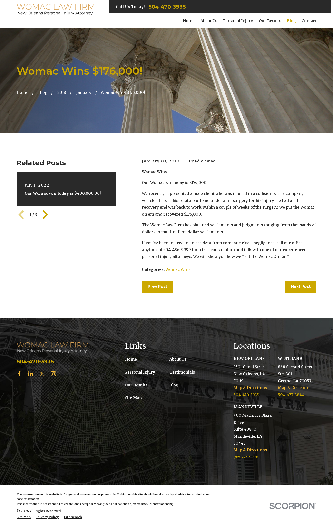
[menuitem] (24, 517)
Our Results (136, 385)
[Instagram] (53, 373)
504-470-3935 (167, 6)
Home (131, 359)
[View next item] (45, 214)
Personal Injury (140, 372)
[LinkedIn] (30, 373)
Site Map (133, 397)
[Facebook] (19, 373)
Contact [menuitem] (309, 20)
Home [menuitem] (189, 20)
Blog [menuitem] (291, 20)
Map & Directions (250, 387)
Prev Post (157, 286)
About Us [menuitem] (208, 20)
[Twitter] (42, 373)
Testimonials (182, 372)
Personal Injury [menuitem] (238, 20)
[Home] (55, 9)
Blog (173, 385)
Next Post (301, 286)
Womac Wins (178, 269)
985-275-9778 (246, 457)
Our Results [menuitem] (270, 20)
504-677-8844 (291, 394)
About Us (177, 359)
